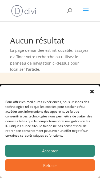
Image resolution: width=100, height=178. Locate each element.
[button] (92, 91)
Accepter (50, 150)
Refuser (50, 165)
